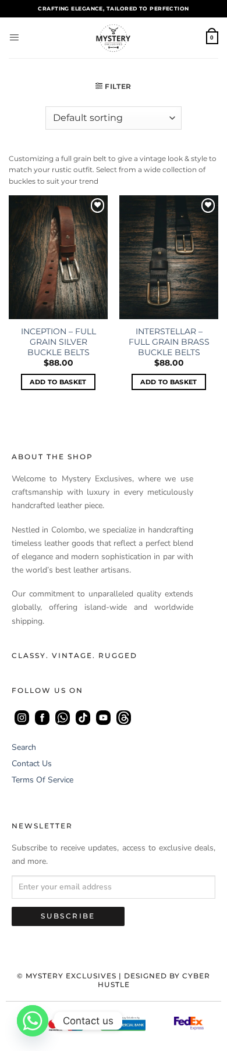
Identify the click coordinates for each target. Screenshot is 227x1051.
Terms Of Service (42, 779)
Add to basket (58, 382)
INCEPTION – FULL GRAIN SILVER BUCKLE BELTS (58, 342)
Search (24, 747)
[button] (14, 38)
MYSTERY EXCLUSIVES (71, 975)
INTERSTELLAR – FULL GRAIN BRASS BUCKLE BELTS (169, 342)
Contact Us (32, 763)
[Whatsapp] (32, 1020)
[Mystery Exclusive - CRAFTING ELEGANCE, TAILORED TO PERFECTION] (113, 37)
